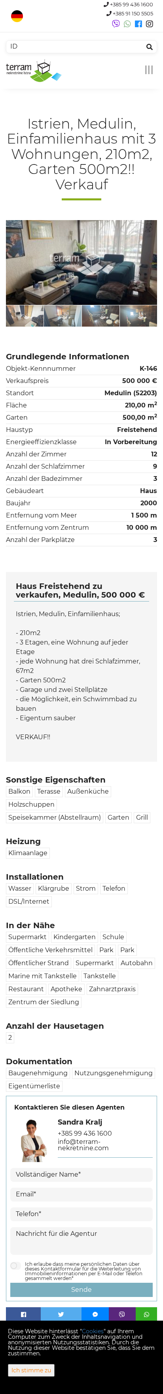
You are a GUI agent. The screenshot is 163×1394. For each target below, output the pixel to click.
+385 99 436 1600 (131, 4)
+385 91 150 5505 (132, 13)
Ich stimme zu (31, 1370)
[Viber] (122, 1314)
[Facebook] (23, 1314)
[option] (49, 315)
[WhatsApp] (146, 1314)
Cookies (93, 1331)
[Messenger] (95, 1314)
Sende (81, 1289)
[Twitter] (61, 1314)
